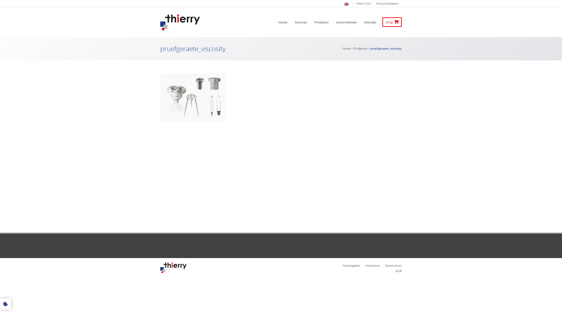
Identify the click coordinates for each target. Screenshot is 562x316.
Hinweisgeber (351, 266)
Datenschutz (393, 266)
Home (346, 48)
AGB (399, 271)
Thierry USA (363, 3)
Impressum (372, 266)
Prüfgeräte (360, 48)
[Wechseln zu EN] (347, 3)
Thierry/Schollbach (387, 3)
